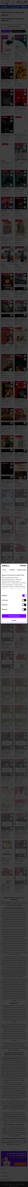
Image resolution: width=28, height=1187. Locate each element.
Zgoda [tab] (4, 569)
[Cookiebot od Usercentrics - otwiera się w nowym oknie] (20, 566)
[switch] (24, 600)
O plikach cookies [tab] (21, 569)
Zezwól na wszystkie (14, 616)
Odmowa (14, 620)
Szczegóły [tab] (12, 569)
